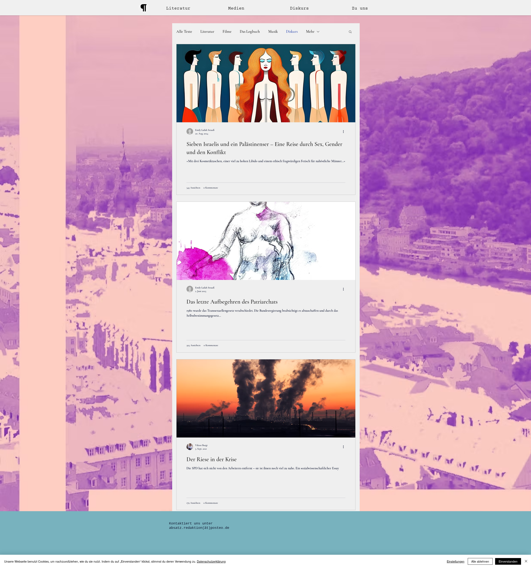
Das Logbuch (250, 31)
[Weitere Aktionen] (344, 131)
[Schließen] (526, 561)
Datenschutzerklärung (211, 561)
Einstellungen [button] (455, 561)
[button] (256, 9)
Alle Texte (184, 31)
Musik (273, 31)
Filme (227, 31)
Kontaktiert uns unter (191, 523)
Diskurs (292, 31)
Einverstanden (508, 561)
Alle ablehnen (480, 561)
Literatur (207, 31)
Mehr (310, 31)
